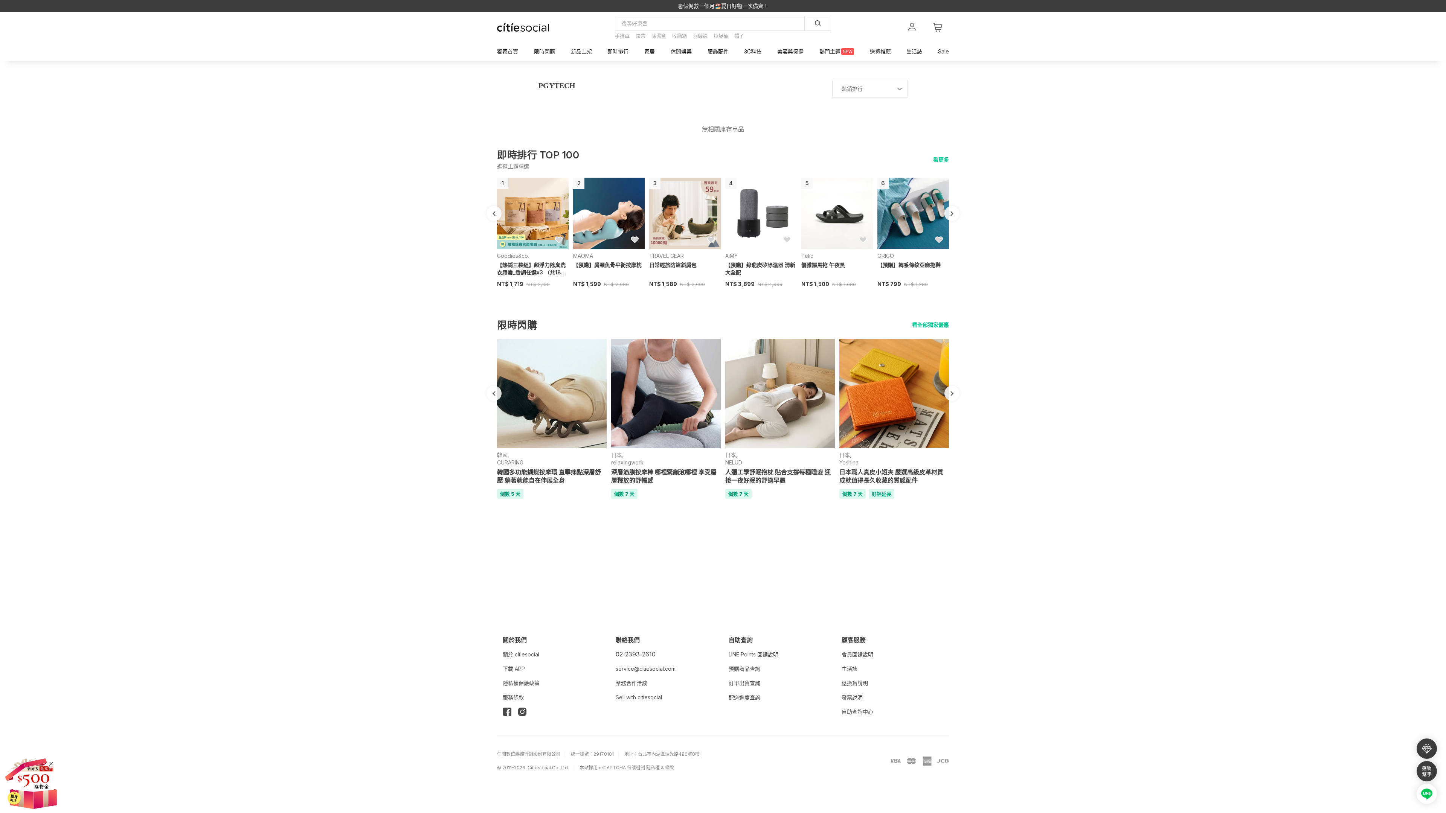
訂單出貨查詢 (744, 683)
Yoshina (849, 462)
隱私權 (653, 767)
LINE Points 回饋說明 (753, 654)
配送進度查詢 (744, 697)
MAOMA (583, 256)
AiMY (731, 256)
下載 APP (514, 668)
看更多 (941, 159)
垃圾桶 (721, 36)
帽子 (739, 36)
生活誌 (849, 668)
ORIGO (885, 256)
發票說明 (852, 697)
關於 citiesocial (521, 654)
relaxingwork (627, 462)
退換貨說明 (855, 683)
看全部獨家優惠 (930, 324)
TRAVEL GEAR (666, 256)
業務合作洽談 (631, 683)
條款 (669, 767)
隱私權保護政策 (521, 683)
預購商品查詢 (744, 668)
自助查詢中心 (857, 711)
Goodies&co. (513, 256)
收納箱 (679, 36)
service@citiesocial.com (646, 668)
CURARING (510, 462)
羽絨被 (700, 36)
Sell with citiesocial (639, 697)
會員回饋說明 (857, 654)
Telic (807, 256)
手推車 (622, 36)
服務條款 (513, 697)
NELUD (733, 462)
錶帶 (640, 36)
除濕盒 (658, 36)
